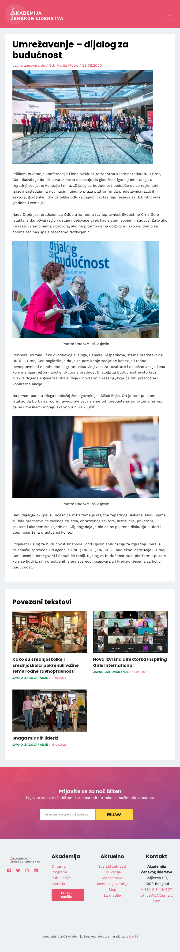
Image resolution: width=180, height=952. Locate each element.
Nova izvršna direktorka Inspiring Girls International (130, 662)
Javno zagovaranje (28, 65)
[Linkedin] (36, 870)
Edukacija (112, 872)
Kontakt (59, 884)
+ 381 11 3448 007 (156, 889)
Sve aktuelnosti (112, 866)
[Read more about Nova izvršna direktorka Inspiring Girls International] (130, 631)
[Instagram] (27, 870)
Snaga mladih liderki (35, 738)
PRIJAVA (114, 814)
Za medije (112, 895)
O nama (59, 866)
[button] (68, 895)
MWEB (133, 936)
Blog (112, 889)
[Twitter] (18, 870)
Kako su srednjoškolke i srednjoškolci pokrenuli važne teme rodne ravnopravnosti (45, 665)
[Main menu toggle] (170, 14)
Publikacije (61, 878)
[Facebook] (9, 870)
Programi (59, 872)
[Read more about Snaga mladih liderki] (49, 710)
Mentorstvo (112, 878)
